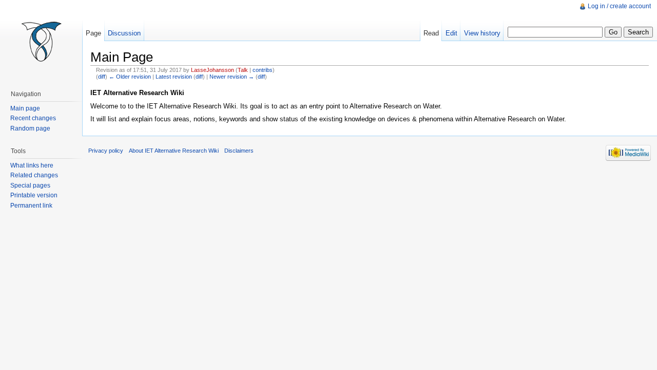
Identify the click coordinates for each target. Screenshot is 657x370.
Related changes (34, 175)
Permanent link (31, 205)
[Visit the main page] (41, 41)
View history (482, 33)
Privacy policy (105, 150)
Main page (25, 108)
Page (93, 33)
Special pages (30, 185)
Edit (451, 33)
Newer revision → (231, 76)
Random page (30, 128)
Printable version (33, 195)
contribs (263, 70)
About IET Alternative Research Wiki (174, 150)
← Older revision (130, 76)
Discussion (124, 33)
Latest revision (174, 76)
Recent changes (33, 118)
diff (101, 76)
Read (431, 33)
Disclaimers (239, 150)
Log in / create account (619, 6)
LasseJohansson (212, 70)
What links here (31, 165)
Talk (243, 70)
